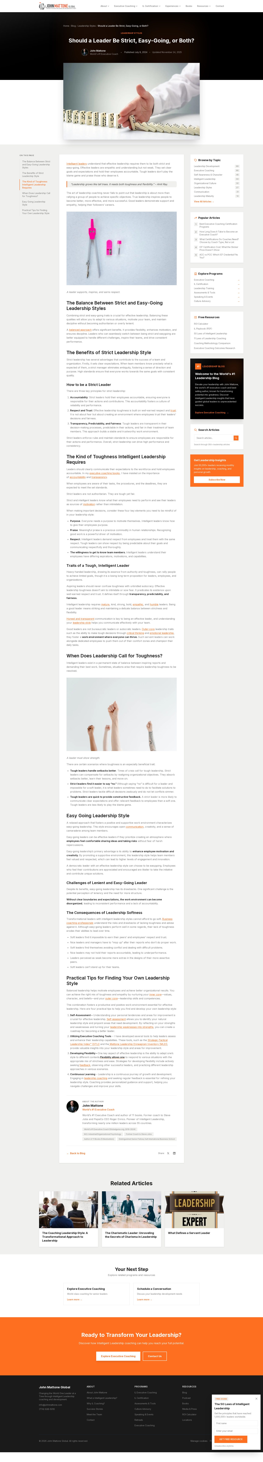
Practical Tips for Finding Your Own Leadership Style (35, 212)
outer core (111, 998)
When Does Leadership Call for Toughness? (36, 194)
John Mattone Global (54, 1387)
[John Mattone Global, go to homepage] (57, 6)
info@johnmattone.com (50, 1405)
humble (154, 604)
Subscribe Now (217, 479)
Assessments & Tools (217, 292)
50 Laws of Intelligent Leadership (210, 333)
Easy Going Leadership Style (33, 203)
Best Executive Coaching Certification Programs (218, 225)
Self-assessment (116, 1019)
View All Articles (204, 201)
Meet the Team (94, 1414)
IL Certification (150, 6)
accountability (78, 477)
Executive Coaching (124, 6)
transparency (99, 477)
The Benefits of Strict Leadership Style (33, 174)
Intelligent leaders (77, 163)
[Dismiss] (256, 1399)
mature (105, 604)
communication (135, 826)
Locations (187, 1420)
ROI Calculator (201, 323)
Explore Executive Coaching (212, 412)
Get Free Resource (230, 1439)
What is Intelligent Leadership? (102, 1398)
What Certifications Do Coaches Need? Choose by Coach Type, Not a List (219, 240)
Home (66, 26)
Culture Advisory (217, 301)
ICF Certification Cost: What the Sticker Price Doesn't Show (219, 248)
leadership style (82, 622)
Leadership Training (217, 288)
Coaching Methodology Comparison (212, 343)
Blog (73, 26)
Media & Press (189, 1409)
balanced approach (80, 329)
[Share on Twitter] (168, 1153)
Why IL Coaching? (96, 1403)
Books (189, 6)
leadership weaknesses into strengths (131, 1027)
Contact (220, 6)
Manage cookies (199, 1441)
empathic (138, 604)
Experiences (171, 6)
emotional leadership (162, 633)
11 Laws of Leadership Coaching (210, 338)
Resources (202, 6)
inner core (155, 994)
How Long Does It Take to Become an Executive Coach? (219, 233)
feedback (85, 1065)
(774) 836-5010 (47, 1409)
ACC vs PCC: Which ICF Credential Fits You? (219, 256)
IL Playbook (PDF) (203, 328)
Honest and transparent (80, 618)
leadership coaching (95, 1078)
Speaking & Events (217, 297)
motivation (89, 504)
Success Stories (95, 1409)
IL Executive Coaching (146, 1392)
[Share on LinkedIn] (174, 1153)
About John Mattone (97, 1392)
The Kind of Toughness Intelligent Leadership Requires (34, 184)
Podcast (186, 1398)
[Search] (236, 438)
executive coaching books (104, 473)
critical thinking (135, 633)
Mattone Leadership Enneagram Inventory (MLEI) (138, 1044)
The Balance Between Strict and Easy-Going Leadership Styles (36, 164)
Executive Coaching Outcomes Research (214, 348)
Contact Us (155, 1356)
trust (173, 410)
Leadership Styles (87, 26)
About (104, 6)
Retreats (139, 1420)
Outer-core (148, 629)
